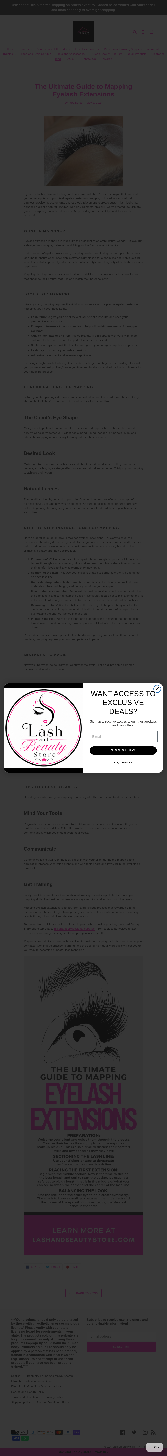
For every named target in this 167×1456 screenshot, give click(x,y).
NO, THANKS (123, 762)
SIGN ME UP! (123, 750)
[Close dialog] (157, 689)
